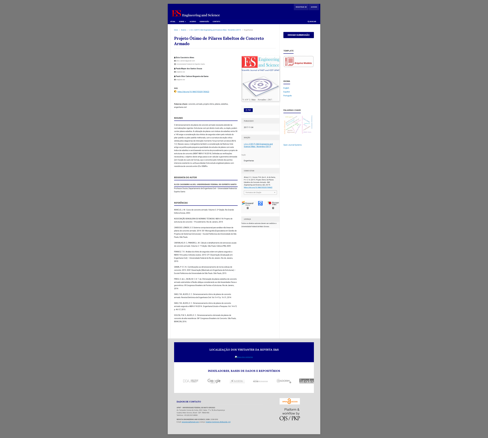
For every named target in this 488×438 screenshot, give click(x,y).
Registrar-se (301, 7)
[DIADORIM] (275, 381)
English (286, 88)
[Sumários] (228, 381)
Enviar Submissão (299, 35)
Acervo (193, 21)
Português (287, 96)
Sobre (182, 21)
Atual (172, 21)
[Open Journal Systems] (289, 414)
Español (286, 92)
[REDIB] (252, 381)
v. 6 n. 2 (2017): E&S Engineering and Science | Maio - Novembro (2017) (215, 30)
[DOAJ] (182, 381)
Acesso (314, 7)
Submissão (204, 21)
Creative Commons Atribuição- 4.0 (218, 422)
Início (176, 30)
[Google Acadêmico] (205, 381)
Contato (216, 21)
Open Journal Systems (292, 145)
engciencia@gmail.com (190, 422)
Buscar (312, 21)
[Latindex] (298, 381)
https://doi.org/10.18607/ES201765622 (193, 92)
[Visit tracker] (244, 357)
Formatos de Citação (253, 192)
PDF (249, 110)
